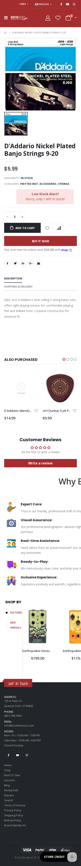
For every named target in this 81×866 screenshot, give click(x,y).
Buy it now (40, 241)
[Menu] (6, 17)
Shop (7, 770)
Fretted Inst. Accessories (38, 184)
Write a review (40, 463)
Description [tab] (13, 278)
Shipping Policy (13, 815)
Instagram (27, 755)
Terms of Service (14, 805)
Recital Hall (11, 790)
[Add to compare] (59, 228)
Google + (30, 263)
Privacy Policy (12, 810)
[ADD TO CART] (31, 378)
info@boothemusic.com (19, 725)
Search (8, 800)
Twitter (15, 263)
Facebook (7, 263)
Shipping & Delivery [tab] (18, 286)
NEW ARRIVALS (15, 625)
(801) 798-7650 (13, 716)
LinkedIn (23, 263)
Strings (63, 184)
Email (38, 263)
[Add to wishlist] (47, 228)
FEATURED (16, 612)
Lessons (9, 780)
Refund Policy (12, 820)
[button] (64, 359)
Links (23, 3)
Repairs (9, 795)
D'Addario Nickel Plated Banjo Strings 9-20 (40, 150)
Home (5, 33)
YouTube (17, 755)
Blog (7, 785)
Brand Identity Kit (15, 825)
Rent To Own (12, 775)
